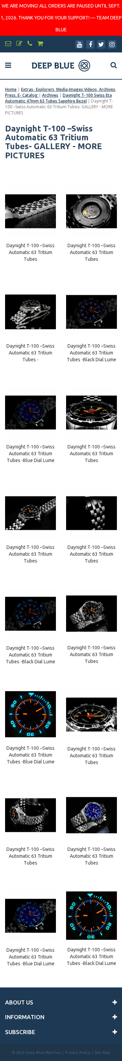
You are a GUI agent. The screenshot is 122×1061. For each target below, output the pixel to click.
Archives (50, 95)
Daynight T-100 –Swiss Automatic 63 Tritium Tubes (30, 249)
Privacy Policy (77, 1052)
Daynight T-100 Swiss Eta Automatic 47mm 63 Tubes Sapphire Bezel (58, 98)
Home (11, 89)
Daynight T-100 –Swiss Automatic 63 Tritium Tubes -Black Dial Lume (91, 349)
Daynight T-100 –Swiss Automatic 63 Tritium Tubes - (30, 349)
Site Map (102, 1052)
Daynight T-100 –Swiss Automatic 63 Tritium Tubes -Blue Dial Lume (30, 450)
